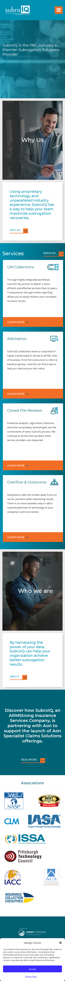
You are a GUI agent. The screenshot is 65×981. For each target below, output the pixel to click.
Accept (32, 969)
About (14, 676)
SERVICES (49, 253)
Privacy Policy (31, 976)
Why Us (15, 230)
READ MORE (29, 759)
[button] (60, 942)
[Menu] (59, 10)
